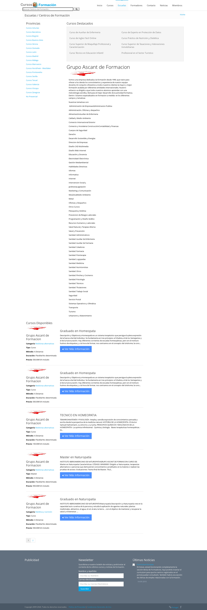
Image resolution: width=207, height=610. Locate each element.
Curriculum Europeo (145, 564)
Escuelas (122, 5)
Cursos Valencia (32, 84)
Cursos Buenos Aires (34, 40)
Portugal (175, 607)
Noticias (164, 5)
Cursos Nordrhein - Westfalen (38, 68)
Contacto (151, 5)
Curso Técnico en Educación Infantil (86, 52)
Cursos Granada (32, 48)
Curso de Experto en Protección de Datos (141, 32)
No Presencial (31, 96)
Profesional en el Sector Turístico (137, 52)
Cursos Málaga (32, 60)
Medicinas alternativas (44, 343)
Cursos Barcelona (33, 32)
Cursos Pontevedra (34, 72)
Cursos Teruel (31, 80)
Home (182, 14)
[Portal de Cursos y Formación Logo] (38, 4)
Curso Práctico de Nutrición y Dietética (140, 38)
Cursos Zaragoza (33, 92)
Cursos (110, 5)
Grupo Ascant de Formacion (37, 337)
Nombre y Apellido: (88, 571)
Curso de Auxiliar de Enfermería (84, 32)
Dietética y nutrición (43, 512)
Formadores (136, 5)
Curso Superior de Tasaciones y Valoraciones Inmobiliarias (143, 45)
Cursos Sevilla (31, 76)
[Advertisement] (44, 141)
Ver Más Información (76, 349)
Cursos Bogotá (32, 36)
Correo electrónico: (87, 579)
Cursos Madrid (32, 56)
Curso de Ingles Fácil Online (82, 38)
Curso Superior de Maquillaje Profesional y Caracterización (90, 45)
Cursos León (31, 52)
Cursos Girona (32, 44)
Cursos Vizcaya (32, 88)
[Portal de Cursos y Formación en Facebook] (180, 607)
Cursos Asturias (32, 28)
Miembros (177, 5)
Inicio (99, 5)
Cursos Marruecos (33, 64)
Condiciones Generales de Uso (99, 607)
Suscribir (85, 588)
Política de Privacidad (77, 607)
